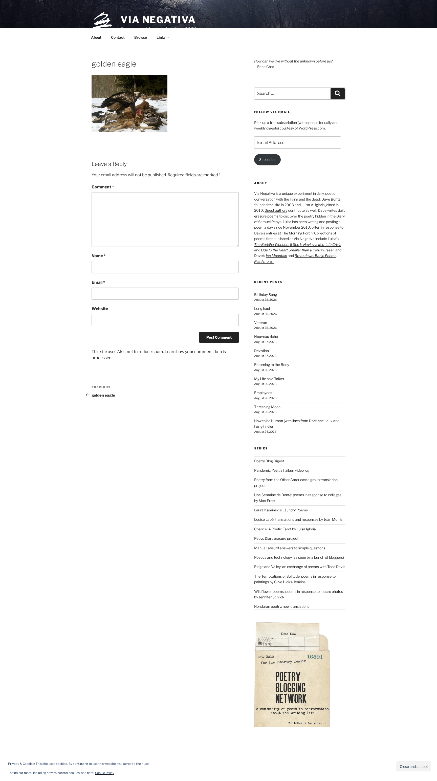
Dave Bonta (331, 199)
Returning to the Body (271, 364)
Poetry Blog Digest (269, 461)
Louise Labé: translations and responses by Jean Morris (298, 519)
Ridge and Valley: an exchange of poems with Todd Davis (299, 567)
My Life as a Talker (269, 379)
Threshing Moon (267, 407)
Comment (103, 187)
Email (98, 282)
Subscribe (267, 159)
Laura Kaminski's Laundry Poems (281, 510)
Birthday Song (265, 294)
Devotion (261, 351)
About (96, 37)
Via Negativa (158, 19)
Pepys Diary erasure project (276, 538)
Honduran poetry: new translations (281, 606)
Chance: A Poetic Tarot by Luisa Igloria (285, 529)
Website (100, 308)
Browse (140, 37)
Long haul (262, 308)
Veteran (260, 322)
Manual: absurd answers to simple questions (289, 548)
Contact (118, 37)
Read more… (264, 261)
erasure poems (266, 216)
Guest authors (276, 210)
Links (161, 37)
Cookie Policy (104, 773)
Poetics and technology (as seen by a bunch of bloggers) (299, 557)
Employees (263, 392)
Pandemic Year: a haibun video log (281, 470)
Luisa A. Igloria (313, 205)
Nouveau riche (266, 336)
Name (99, 255)
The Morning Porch (297, 233)
